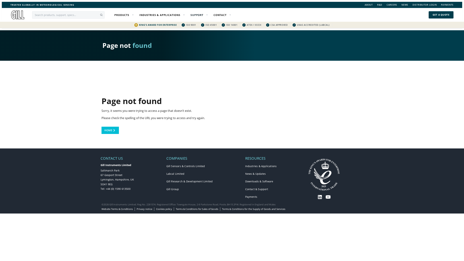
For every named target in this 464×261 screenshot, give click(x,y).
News (404, 4)
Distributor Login (425, 4)
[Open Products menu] (133, 15)
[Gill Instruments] (18, 15)
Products (121, 15)
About (369, 4)
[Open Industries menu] (184, 15)
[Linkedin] (320, 197)
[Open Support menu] (207, 15)
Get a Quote (441, 14)
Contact (220, 15)
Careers (392, 4)
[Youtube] (328, 197)
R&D (379, 4)
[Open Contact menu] (230, 15)
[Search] (101, 14)
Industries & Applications (159, 15)
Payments (447, 4)
